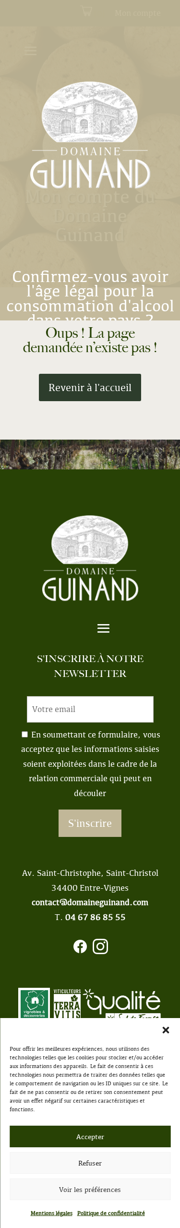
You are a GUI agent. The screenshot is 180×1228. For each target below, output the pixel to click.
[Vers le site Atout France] (34, 1010)
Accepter (90, 1136)
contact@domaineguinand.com (90, 902)
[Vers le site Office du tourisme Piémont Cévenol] (122, 1010)
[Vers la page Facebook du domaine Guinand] (80, 949)
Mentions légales (51, 1213)
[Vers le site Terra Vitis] (67, 1010)
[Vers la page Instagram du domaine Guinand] (100, 949)
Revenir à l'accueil (90, 387)
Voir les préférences (90, 1189)
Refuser (90, 1163)
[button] (165, 1030)
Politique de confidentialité (111, 1213)
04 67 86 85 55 (95, 917)
